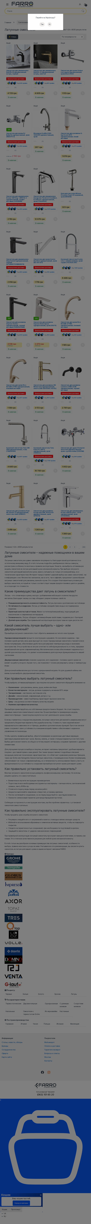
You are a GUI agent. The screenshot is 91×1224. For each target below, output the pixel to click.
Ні (49, 24)
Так (42, 24)
